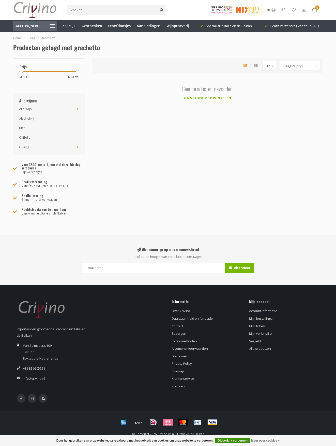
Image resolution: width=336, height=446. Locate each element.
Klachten (178, 386)
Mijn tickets (257, 326)
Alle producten (260, 348)
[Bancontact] (197, 422)
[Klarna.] (168, 422)
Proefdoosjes (119, 25)
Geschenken (92, 25)
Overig (24, 147)
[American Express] (124, 422)
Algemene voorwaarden (190, 348)
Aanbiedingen (148, 25)
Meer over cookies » (265, 440)
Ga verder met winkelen (207, 98)
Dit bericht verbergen (232, 440)
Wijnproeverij (178, 25)
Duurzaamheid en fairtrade (192, 318)
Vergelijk (255, 341)
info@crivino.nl (34, 378)
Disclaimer (179, 356)
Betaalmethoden (184, 341)
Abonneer (241, 267)
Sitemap (178, 371)
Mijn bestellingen (262, 318)
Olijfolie (25, 137)
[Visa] (212, 422)
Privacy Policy (182, 363)
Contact (177, 326)
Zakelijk (69, 25)
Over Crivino (181, 311)
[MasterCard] (183, 422)
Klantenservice (183, 378)
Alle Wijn (25, 109)
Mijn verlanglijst (260, 333)
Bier (22, 128)
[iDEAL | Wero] (153, 422)
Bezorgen (179, 333)
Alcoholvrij (26, 118)
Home (17, 38)
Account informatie (263, 311)
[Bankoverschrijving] (138, 422)
